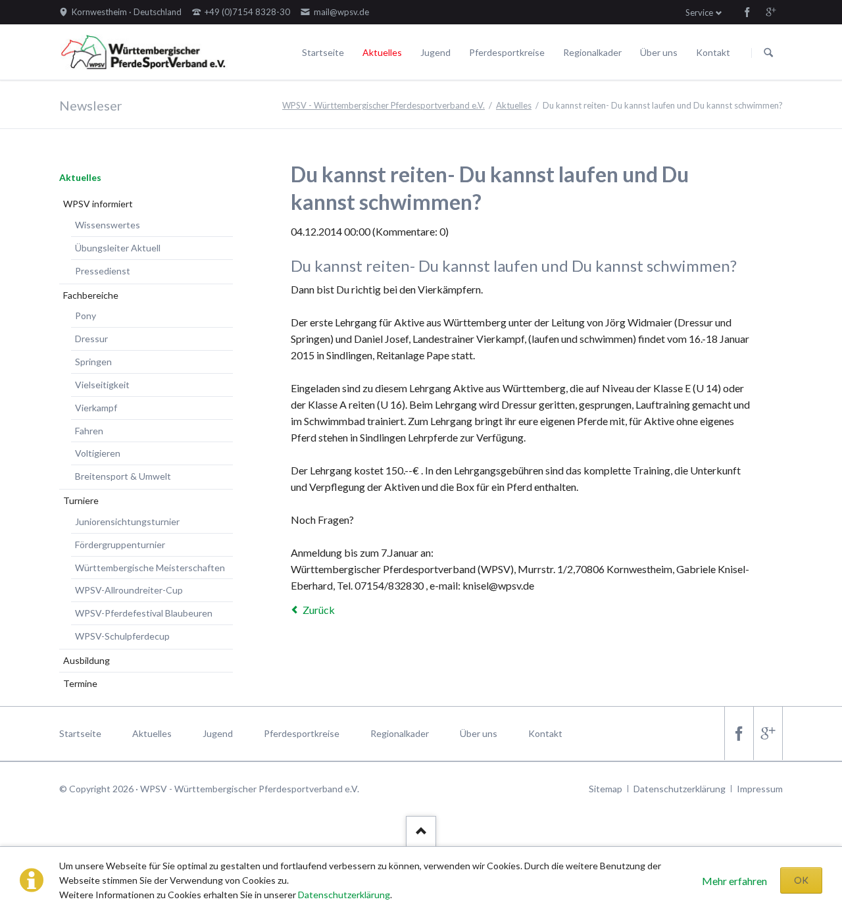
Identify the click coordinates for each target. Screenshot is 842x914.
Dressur (91, 338)
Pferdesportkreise (507, 52)
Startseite (323, 52)
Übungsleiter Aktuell (118, 247)
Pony (85, 315)
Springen (93, 361)
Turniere (81, 500)
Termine (80, 683)
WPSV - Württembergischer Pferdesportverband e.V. (383, 105)
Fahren (89, 430)
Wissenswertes (107, 224)
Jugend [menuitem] (218, 733)
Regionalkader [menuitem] (399, 733)
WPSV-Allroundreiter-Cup (129, 590)
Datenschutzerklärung (344, 894)
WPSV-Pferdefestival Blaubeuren (143, 613)
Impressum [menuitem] (760, 788)
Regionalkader (592, 52)
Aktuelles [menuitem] (152, 733)
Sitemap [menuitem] (605, 788)
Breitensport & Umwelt (123, 476)
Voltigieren (97, 453)
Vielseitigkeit (102, 384)
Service (699, 12)
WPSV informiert (98, 203)
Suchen (768, 52)
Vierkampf (96, 407)
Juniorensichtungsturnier (127, 521)
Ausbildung (86, 660)
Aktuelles (382, 52)
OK (801, 880)
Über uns (659, 52)
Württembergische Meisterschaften (150, 567)
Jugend (435, 52)
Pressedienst (102, 270)
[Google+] (771, 12)
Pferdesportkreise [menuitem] (301, 733)
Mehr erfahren (734, 881)
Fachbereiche (90, 295)
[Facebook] (747, 12)
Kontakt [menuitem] (545, 733)
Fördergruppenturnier (120, 544)
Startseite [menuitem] (80, 733)
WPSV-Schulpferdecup (122, 636)
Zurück (319, 609)
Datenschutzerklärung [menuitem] (679, 788)
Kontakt (713, 52)
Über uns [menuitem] (478, 733)
